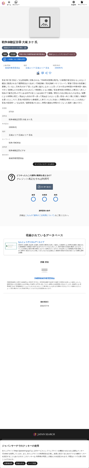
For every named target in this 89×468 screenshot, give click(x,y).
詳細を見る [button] (20, 463)
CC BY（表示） (46, 187)
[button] (82, 3)
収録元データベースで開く (13, 48)
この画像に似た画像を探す (15, 59)
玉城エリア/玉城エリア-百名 (37, 68)
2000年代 (59, 68)
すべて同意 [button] (32, 463)
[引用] (43, 73)
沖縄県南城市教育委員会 (44, 278)
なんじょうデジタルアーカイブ (31, 242)
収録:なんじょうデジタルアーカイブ (62, 54)
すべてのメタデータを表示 (44, 164)
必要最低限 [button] (8, 463)
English (73, 5)
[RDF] (38, 73)
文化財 (13, 54)
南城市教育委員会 (12, 68)
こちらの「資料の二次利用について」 (40, 215)
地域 (5, 54)
